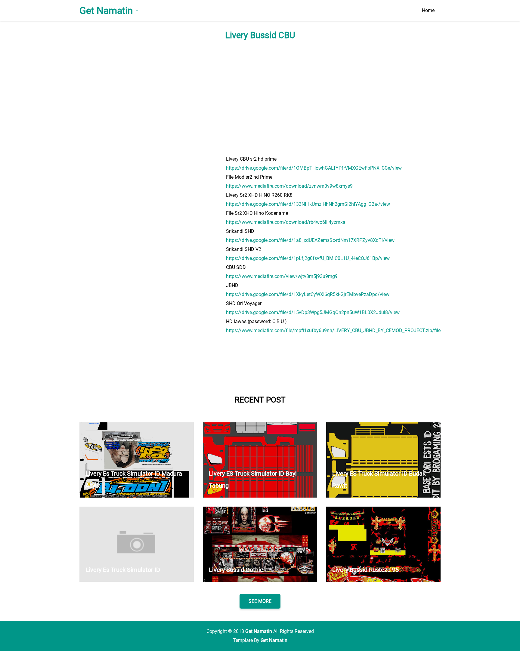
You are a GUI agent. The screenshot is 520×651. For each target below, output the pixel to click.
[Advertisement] (260, 97)
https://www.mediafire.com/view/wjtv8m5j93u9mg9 (282, 276)
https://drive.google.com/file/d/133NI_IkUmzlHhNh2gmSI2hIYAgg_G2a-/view (308, 204)
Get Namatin (106, 10)
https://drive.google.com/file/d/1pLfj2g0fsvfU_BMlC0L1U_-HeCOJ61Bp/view (308, 258)
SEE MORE (260, 601)
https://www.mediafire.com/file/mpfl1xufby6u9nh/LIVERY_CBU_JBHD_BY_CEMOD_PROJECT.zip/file (333, 330)
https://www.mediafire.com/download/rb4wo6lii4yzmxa (285, 222)
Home (428, 10)
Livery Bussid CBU (260, 35)
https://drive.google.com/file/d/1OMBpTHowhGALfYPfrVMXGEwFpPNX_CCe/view (314, 168)
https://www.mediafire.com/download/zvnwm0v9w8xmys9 (289, 186)
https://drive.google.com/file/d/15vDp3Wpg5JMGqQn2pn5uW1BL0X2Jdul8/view (313, 312)
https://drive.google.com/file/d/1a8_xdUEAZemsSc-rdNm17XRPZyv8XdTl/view (310, 240)
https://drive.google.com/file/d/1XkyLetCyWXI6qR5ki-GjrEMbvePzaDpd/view (307, 294)
